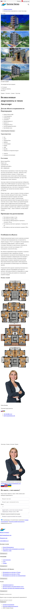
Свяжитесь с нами (7, 550)
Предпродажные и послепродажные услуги (13, 586)
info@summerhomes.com (9, 415)
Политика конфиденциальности (16, 521)
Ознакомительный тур (8, 584)
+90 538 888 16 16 (8, 414)
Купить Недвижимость (8, 547)
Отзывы (5, 563)
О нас (4, 561)
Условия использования (8, 604)
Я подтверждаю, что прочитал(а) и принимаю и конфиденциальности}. (14, 521)
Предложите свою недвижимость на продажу (13, 549)
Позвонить (19, 419)
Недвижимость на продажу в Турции (12, 572)
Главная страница (8, 9)
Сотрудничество (7, 559)
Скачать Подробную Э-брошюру (7, 130)
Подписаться (3, 601)
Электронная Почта (8, 419)
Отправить (5, 526)
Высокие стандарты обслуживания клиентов (13, 588)
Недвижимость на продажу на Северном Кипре (14, 575)
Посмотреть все (4, 553)
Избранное (19, 1)
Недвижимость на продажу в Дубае (11, 574)
